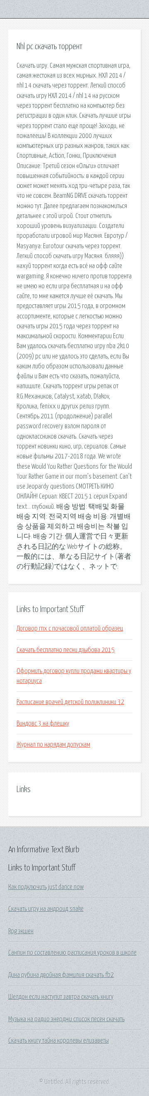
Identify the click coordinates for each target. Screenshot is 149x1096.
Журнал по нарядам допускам (53, 744)
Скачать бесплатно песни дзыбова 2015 (66, 650)
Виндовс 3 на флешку (43, 723)
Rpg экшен (21, 931)
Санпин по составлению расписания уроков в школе (72, 952)
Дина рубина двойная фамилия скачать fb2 (61, 975)
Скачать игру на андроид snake (46, 909)
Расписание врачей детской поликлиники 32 (70, 702)
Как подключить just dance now (46, 887)
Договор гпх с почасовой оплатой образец (70, 628)
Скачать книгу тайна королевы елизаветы (58, 1040)
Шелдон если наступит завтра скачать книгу (60, 997)
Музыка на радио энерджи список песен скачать (66, 1019)
